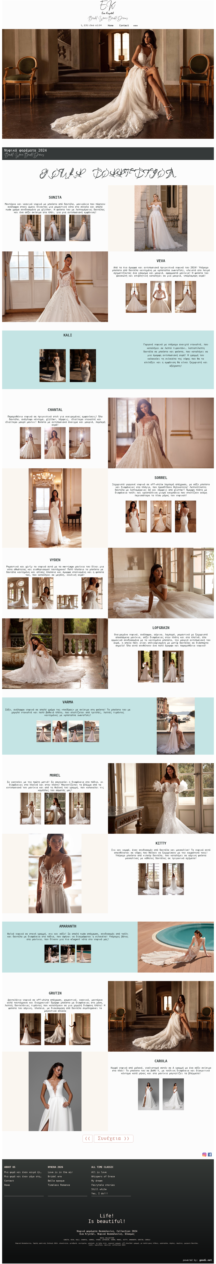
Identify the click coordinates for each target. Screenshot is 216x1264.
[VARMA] (43, 731)
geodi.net (205, 1260)
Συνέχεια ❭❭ (114, 1138)
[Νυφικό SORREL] (55, 508)
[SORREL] (136, 516)
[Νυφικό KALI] (53, 365)
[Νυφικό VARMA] (176, 726)
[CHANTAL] (30, 443)
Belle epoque (56, 1180)
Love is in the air (60, 1172)
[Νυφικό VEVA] (55, 286)
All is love (98, 1172)
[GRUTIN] (30, 1029)
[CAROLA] (148, 1094)
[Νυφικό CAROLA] (55, 1091)
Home (110, 25)
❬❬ (87, 1138)
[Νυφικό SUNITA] (160, 218)
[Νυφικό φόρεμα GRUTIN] (161, 1016)
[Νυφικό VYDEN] (161, 583)
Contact (124, 25)
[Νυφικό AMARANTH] (176, 947)
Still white (98, 1189)
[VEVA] (136, 298)
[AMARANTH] (51, 954)
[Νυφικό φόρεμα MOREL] (161, 798)
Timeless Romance (59, 1185)
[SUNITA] (30, 228)
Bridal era (55, 1176)
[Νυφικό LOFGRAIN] (55, 653)
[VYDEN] (18, 593)
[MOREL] (30, 808)
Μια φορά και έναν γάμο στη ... (23, 1176)
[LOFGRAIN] (148, 666)
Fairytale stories (103, 1185)
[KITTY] (148, 879)
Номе (7, 1185)
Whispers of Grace (103, 1176)
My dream (96, 1180)
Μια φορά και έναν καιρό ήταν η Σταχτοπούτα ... (23, 1172)
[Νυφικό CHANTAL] (161, 433)
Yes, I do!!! (99, 1193)
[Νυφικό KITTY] (55, 873)
